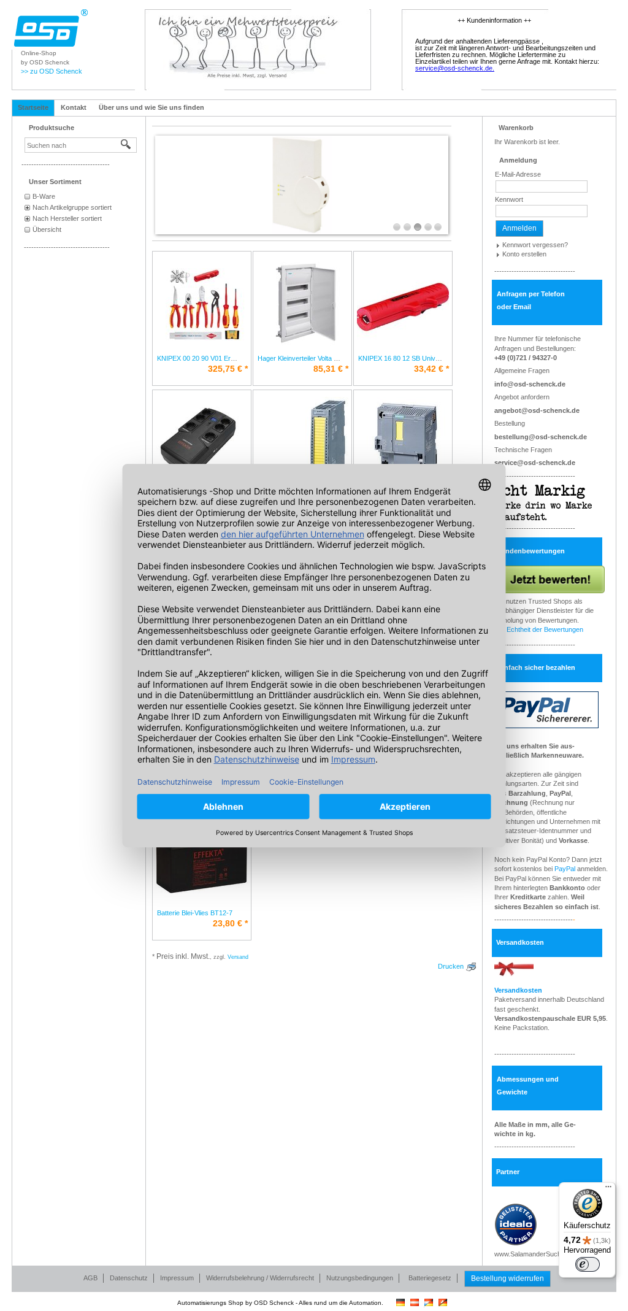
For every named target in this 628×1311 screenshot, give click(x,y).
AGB (90, 1278)
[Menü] (608, 1189)
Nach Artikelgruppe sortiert (72, 207)
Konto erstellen (524, 254)
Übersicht (47, 229)
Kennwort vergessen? (535, 244)
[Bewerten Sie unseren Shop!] (549, 578)
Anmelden (519, 228)
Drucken (451, 966)
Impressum (177, 1278)
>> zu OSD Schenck (51, 71)
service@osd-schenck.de (534, 462)
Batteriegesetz (429, 1278)
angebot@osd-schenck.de (537, 410)
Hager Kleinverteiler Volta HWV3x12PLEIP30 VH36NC (338, 358)
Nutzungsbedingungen (359, 1278)
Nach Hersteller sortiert (67, 218)
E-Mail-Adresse (518, 174)
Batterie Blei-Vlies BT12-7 (194, 913)
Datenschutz (129, 1278)
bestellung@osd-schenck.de (540, 436)
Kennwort (509, 199)
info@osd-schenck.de (529, 384)
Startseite (33, 107)
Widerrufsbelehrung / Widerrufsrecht (260, 1278)
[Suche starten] (126, 145)
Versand (238, 957)
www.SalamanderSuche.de (534, 1254)
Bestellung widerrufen (507, 1278)
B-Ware (44, 196)
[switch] (587, 1264)
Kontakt (73, 107)
